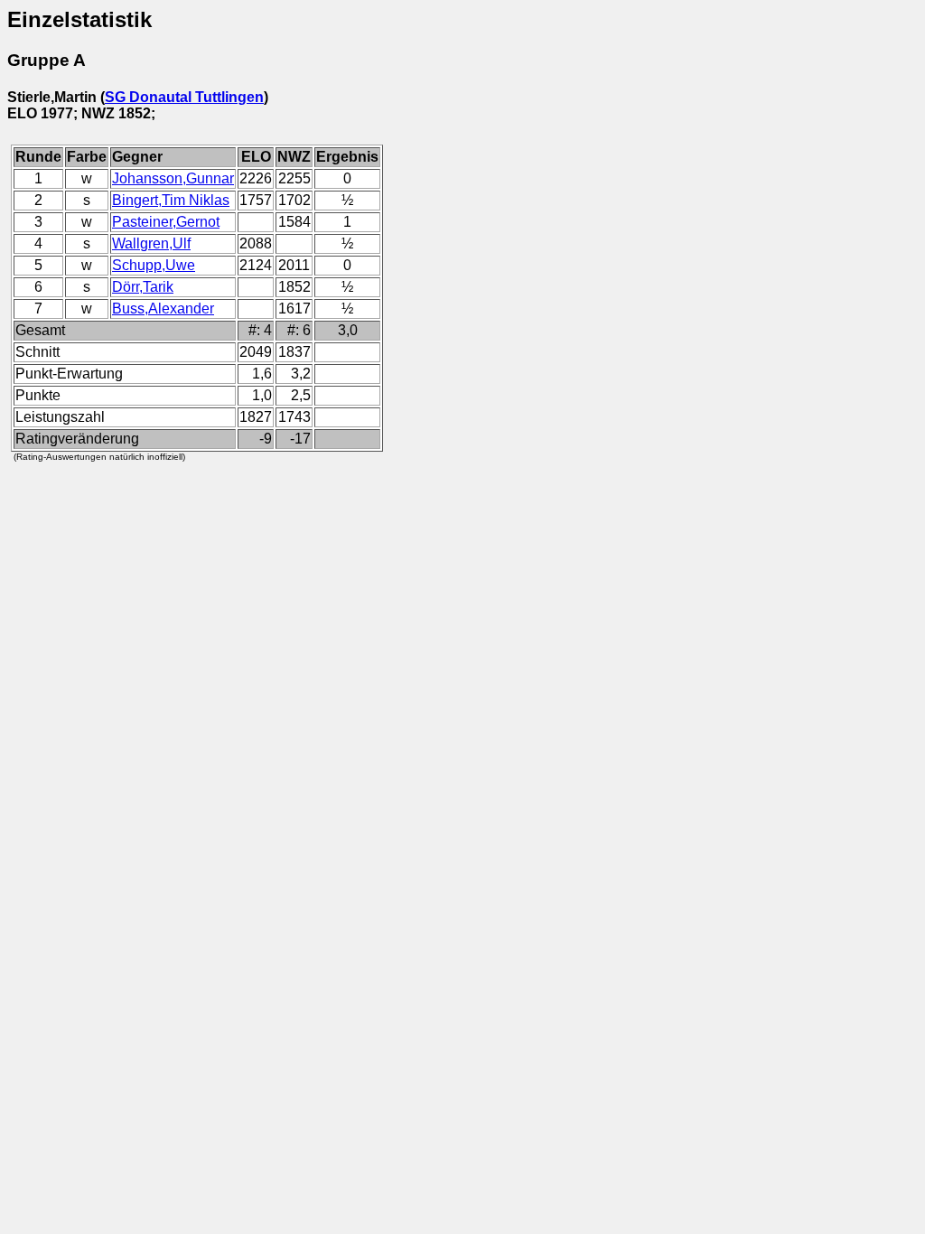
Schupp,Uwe (153, 265)
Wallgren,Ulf (151, 243)
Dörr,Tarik (142, 286)
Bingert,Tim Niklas (170, 200)
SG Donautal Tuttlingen (184, 97)
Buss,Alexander (163, 308)
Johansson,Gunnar (173, 178)
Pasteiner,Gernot (166, 221)
